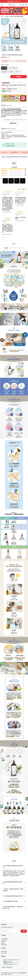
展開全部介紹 (13, 123)
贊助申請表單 (10, 967)
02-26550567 (9, 961)
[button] (5, 180)
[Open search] (20, 4)
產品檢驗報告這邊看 (10, 145)
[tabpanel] (14, 552)
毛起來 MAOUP (7, 972)
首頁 (2, 16)
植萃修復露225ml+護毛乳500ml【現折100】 (11, 71)
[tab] (6, 248)
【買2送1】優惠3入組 (12, 68)
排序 (19, 189)
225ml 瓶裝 (4, 68)
